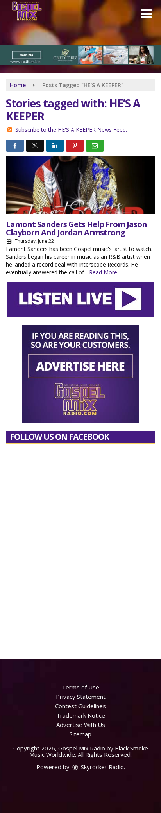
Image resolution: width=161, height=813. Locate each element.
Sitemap (80, 734)
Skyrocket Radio (101, 767)
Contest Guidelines (80, 706)
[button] (146, 14)
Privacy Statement (81, 696)
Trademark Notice (80, 715)
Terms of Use (80, 687)
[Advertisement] (80, 55)
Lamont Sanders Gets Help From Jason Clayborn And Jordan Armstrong (76, 228)
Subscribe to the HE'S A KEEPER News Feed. (71, 129)
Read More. (103, 272)
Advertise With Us (80, 725)
